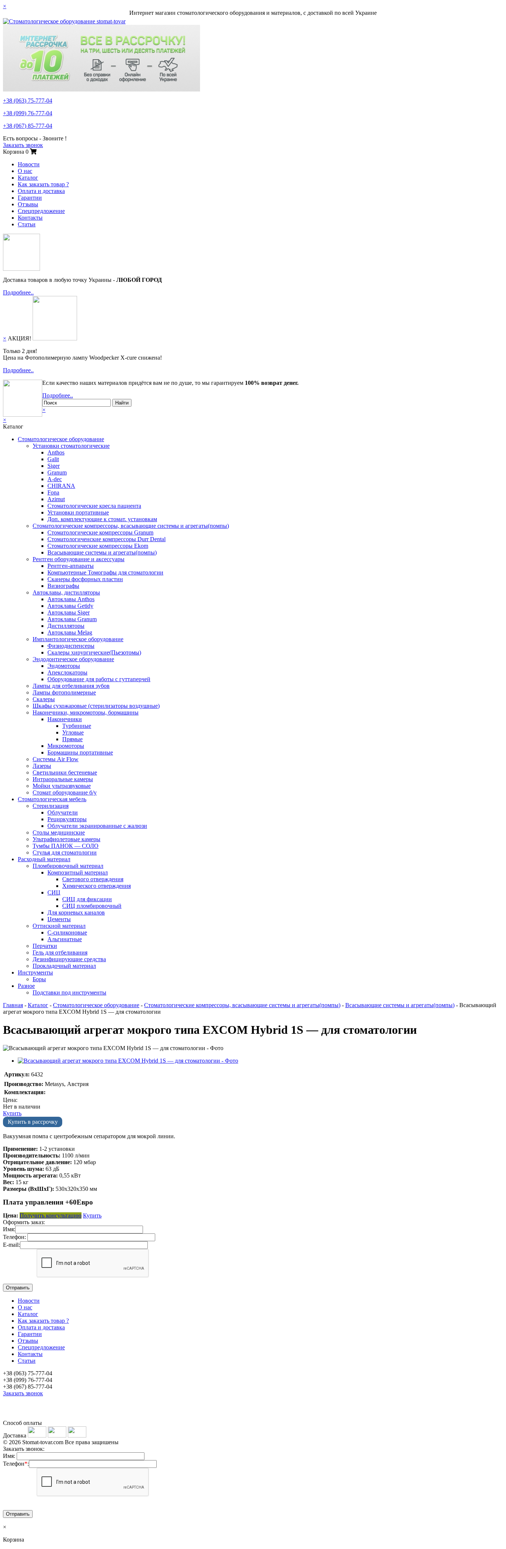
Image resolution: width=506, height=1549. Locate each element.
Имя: (9, 1229)
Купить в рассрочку (33, 1122)
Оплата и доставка (41, 191)
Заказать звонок (23, 145)
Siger (53, 466)
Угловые (73, 732)
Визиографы (63, 586)
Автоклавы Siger (68, 612)
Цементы (59, 919)
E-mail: (11, 1245)
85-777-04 (27, 126)
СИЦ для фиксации (87, 899)
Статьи (27, 224)
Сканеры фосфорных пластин (85, 579)
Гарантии (30, 197)
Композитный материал (77, 872)
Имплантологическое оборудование (78, 639)
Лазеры (42, 766)
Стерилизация (51, 806)
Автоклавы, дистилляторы (66, 592)
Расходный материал (44, 859)
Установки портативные (78, 512)
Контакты (30, 217)
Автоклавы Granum (72, 619)
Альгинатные (64, 939)
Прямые (72, 739)
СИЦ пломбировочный (91, 906)
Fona (53, 492)
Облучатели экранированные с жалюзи (97, 826)
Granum (57, 472)
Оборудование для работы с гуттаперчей (98, 679)
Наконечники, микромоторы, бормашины (86, 712)
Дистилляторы (65, 626)
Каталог (28, 177)
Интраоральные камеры (63, 779)
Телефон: (14, 1237)
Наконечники (64, 719)
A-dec (54, 479)
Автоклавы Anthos (70, 599)
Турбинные (76, 726)
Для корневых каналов (76, 912)
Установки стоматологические (71, 446)
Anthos (55, 452)
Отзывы (28, 204)
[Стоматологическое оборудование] (64, 21)
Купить (12, 1113)
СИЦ (53, 892)
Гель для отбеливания (60, 952)
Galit (53, 459)
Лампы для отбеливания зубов (71, 686)
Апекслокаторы (67, 672)
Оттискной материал (59, 926)
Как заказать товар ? (43, 184)
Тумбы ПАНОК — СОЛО (66, 846)
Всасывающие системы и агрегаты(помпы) (102, 552)
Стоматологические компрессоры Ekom (97, 546)
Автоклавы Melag (69, 632)
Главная (13, 1005)
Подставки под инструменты (69, 992)
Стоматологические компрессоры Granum (100, 532)
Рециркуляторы (67, 819)
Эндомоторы (63, 666)
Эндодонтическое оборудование (73, 659)
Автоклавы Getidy (70, 606)
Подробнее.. (18, 292)
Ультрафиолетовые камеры (66, 839)
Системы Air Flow (56, 759)
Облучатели (62, 812)
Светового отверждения (92, 879)
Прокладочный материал (64, 966)
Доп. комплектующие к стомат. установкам (102, 519)
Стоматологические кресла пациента (94, 506)
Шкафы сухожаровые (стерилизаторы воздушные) (96, 706)
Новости (29, 164)
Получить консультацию (50, 1215)
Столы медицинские (59, 832)
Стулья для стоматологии (65, 852)
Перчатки (45, 946)
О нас (25, 171)
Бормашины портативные (80, 752)
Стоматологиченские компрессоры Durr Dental (106, 539)
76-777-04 (27, 113)
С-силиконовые (67, 932)
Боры (39, 979)
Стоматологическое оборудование (61, 439)
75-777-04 (27, 100)
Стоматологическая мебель (52, 799)
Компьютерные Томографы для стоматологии (105, 572)
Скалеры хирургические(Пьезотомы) (94, 652)
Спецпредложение (41, 211)
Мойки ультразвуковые (62, 786)
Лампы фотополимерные (64, 692)
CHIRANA (61, 486)
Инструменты (35, 972)
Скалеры (44, 699)
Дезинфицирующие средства (69, 959)
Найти (122, 403)
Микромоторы (65, 746)
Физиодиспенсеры (70, 646)
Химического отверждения (96, 886)
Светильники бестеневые (65, 772)
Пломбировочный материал (68, 866)
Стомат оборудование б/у (65, 792)
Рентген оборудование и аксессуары (78, 559)
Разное (26, 986)
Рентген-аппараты (70, 566)
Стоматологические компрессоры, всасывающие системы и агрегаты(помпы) (131, 526)
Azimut (56, 499)
